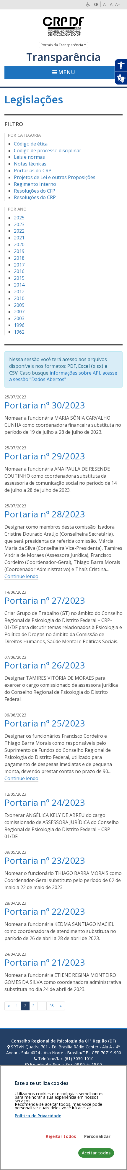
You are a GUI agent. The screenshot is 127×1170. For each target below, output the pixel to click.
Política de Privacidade (38, 1115)
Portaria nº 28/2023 (44, 514)
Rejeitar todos (61, 1136)
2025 (19, 217)
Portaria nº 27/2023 (44, 600)
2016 (19, 271)
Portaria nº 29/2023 (44, 456)
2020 (19, 244)
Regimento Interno (35, 184)
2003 (19, 318)
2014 (19, 285)
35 (52, 1005)
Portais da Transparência (62, 44)
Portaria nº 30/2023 (44, 405)
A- (105, 4)
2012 (19, 291)
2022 (19, 231)
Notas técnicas (30, 163)
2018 (19, 258)
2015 (19, 278)
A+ (118, 4)
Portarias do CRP (32, 170)
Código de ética (31, 143)
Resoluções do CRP (35, 197)
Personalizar (97, 1136)
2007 (19, 311)
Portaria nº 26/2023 (44, 665)
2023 (19, 224)
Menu (66, 72)
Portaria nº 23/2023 (44, 860)
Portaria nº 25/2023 (44, 723)
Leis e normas (29, 157)
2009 (19, 305)
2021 (19, 237)
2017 (19, 265)
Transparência (63, 57)
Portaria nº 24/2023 (44, 802)
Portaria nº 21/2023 (44, 962)
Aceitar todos (96, 1153)
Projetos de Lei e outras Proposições (54, 177)
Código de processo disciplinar (47, 150)
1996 (19, 325)
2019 (19, 251)
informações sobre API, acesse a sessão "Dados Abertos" (63, 376)
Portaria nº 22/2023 (44, 911)
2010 (19, 298)
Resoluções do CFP (34, 191)
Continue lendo (21, 576)
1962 (19, 332)
